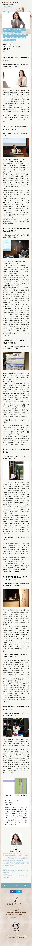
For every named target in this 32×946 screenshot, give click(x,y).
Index (16, 886)
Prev (26, 885)
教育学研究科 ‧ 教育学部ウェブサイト (16, 917)
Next (6, 885)
